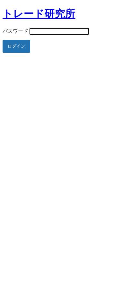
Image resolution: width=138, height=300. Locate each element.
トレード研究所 (39, 13)
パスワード (15, 31)
